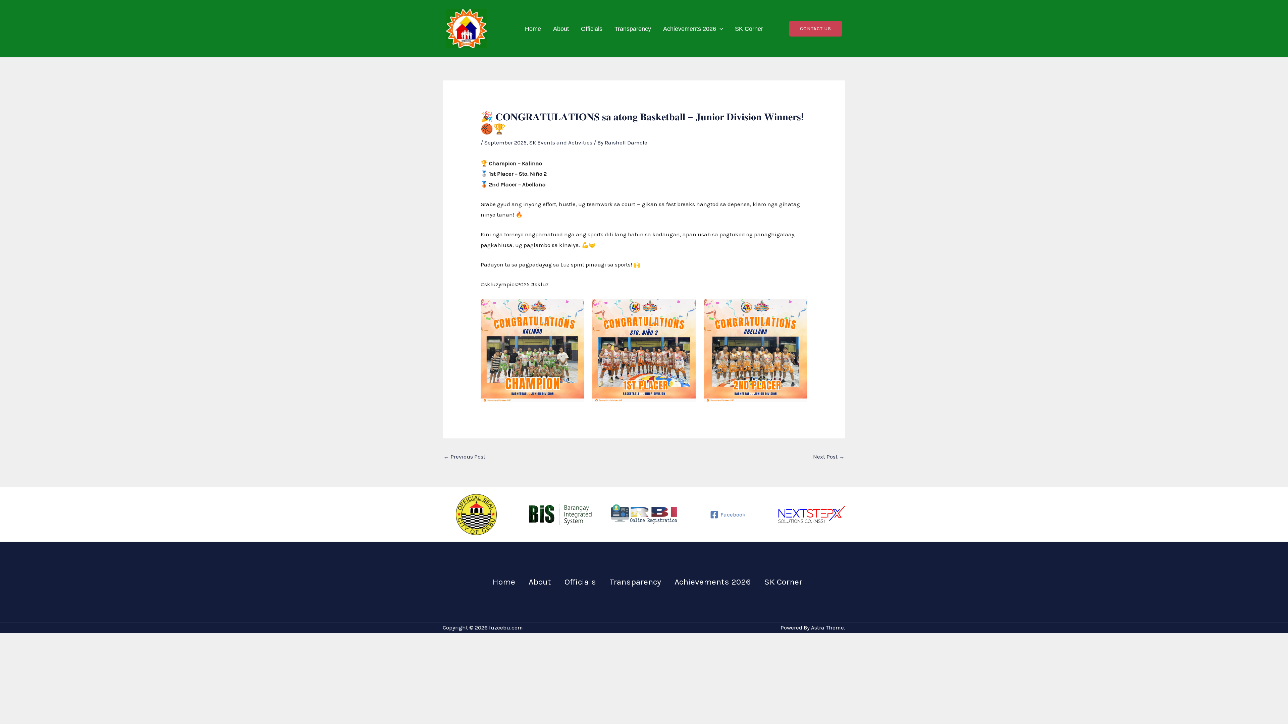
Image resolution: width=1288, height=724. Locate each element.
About (561, 28)
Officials (591, 28)
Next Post (829, 456)
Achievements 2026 (689, 28)
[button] (719, 28)
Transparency (632, 28)
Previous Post (464, 456)
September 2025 (505, 142)
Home (533, 28)
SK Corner (749, 28)
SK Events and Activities (560, 142)
